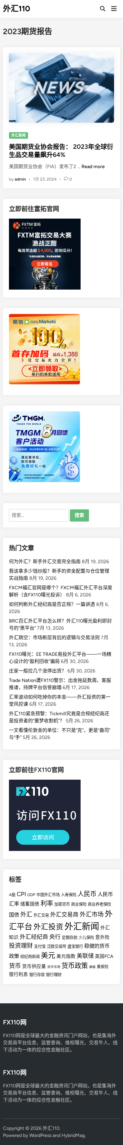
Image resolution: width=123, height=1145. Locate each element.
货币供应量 (34, 966)
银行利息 (18, 974)
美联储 (85, 956)
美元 (48, 955)
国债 (14, 915)
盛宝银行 (75, 946)
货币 (15, 965)
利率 (47, 903)
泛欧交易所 (56, 946)
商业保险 (79, 904)
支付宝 (40, 946)
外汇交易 (41, 915)
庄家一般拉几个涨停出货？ (37, 671)
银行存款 (37, 974)
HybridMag (73, 1135)
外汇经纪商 (34, 937)
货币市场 (53, 967)
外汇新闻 (18, 135)
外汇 (26, 914)
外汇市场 (92, 914)
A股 (12, 894)
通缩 (92, 967)
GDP (31, 894)
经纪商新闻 (30, 956)
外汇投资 (48, 927)
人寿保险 (68, 894)
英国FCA (104, 956)
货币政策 (74, 966)
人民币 (87, 894)
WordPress (40, 1135)
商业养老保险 (99, 904)
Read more (93, 166)
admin (20, 179)
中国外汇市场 (48, 894)
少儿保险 (86, 937)
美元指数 (66, 956)
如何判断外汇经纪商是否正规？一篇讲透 (52, 604)
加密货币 (62, 904)
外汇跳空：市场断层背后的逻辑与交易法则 (54, 637)
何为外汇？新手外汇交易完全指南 (45, 561)
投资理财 (21, 945)
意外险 (102, 937)
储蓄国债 (29, 904)
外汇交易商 (64, 914)
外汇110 (16, 8)
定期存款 (69, 937)
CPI (21, 894)
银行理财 (53, 974)
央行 (55, 937)
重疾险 (102, 966)
